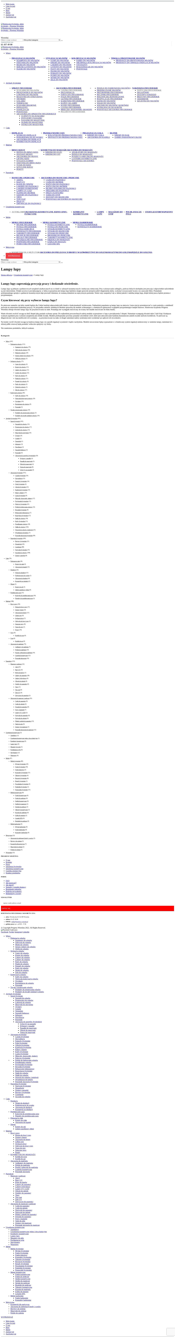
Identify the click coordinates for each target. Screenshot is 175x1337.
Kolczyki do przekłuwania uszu (65, 135)
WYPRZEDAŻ (14, 256)
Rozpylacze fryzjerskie (109, 99)
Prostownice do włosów (29, 92)
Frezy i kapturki (54, 193)
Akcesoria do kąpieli (98, 137)
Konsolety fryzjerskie (28, 231)
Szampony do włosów (28, 60)
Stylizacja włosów (57, 58)
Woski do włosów (59, 78)
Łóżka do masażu (57, 242)
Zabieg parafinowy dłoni (128, 137)
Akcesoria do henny (27, 156)
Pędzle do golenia (142, 252)
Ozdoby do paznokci (27, 195)
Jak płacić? (10, 885)
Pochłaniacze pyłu (15, 750)
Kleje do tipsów (24, 184)
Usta (11, 638)
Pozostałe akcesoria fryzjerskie (114, 110)
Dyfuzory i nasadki (31, 118)
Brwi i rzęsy (18, 150)
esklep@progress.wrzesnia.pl (19, 922)
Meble (8, 217)
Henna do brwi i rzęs (27, 152)
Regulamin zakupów (13, 889)
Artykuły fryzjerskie (13, 83)
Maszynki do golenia (120, 252)
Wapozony (167, 212)
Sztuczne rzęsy (24, 167)
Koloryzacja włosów (84, 58)
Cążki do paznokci (55, 180)
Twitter (11, 932)
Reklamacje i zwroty (13, 894)
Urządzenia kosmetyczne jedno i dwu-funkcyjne (24, 738)
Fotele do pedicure (58, 227)
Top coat (21, 199)
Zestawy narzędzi (146, 95)
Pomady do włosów (60, 73)
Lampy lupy (100, 213)
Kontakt (9, 862)
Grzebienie (142, 99)
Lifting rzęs (22, 159)
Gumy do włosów (59, 60)
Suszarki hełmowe (26, 105)
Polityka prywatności (14, 891)
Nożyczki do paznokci (57, 184)
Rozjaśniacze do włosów (89, 67)
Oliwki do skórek (25, 193)
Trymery (21, 99)
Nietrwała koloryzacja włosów (93, 63)
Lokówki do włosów (27, 95)
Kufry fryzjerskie (70, 105)
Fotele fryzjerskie (26, 227)
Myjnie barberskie (20, 827)
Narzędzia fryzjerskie (145, 88)
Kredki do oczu (53, 152)
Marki (8, 13)
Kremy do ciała (95, 135)
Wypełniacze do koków (109, 107)
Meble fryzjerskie (22, 222)
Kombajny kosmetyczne (80, 213)
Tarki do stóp (53, 195)
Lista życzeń (10, 6)
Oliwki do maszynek (32, 122)
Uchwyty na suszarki (32, 116)
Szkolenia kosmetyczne (14, 869)
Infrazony (22, 107)
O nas (8, 8)
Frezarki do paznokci (57, 191)
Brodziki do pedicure (59, 235)
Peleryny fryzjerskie (73, 112)
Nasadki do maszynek (33, 120)
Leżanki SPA (54, 244)
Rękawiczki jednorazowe (110, 97)
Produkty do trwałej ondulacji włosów (137, 63)
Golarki (20, 101)
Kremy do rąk (122, 135)
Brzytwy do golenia (96, 252)
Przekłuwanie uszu (54, 133)
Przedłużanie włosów (109, 90)
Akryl (19, 180)
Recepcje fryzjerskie (27, 235)
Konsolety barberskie (90, 227)
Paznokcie (9, 173)
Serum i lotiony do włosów (31, 67)
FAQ (8, 881)
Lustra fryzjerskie (71, 107)
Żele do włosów (59, 80)
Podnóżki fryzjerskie (27, 242)
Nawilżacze (22, 110)
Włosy (8, 53)
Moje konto (10, 4)
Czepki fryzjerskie (71, 90)
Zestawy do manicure (57, 197)
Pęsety (20, 169)
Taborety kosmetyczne (60, 237)
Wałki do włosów (106, 103)
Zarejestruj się (11, 17)
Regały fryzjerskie (26, 237)
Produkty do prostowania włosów (134, 60)
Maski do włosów (25, 65)
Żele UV (20, 201)
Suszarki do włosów (27, 90)
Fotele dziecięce (25, 229)
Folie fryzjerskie (70, 97)
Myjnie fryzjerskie (26, 225)
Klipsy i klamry (69, 103)
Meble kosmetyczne (54, 222)
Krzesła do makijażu (59, 240)
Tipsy (19, 197)
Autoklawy (18, 212)
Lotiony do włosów (61, 67)
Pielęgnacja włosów (23, 58)
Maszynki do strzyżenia (29, 97)
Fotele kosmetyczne (59, 225)
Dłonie (113, 133)
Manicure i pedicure (23, 178)
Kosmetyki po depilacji (28, 142)
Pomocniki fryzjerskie (28, 244)
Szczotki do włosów (148, 101)
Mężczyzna (10, 247)
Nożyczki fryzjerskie (149, 90)
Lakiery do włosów (60, 65)
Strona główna (6, 275)
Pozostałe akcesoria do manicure (64, 199)
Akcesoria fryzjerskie (68, 88)
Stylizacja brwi (24, 161)
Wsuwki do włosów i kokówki (113, 105)
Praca (8, 864)
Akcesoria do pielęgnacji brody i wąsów (62, 252)
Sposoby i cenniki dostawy (16, 887)
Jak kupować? (11, 883)
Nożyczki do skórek (56, 186)
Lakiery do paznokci (27, 186)
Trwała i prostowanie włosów (128, 58)
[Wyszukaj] (62, 40)
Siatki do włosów (106, 101)
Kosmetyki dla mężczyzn (26, 252)
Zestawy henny (24, 154)
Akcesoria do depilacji (28, 139)
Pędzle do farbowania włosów (113, 88)
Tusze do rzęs (23, 165)
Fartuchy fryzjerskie (72, 95)
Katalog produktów (13, 873)
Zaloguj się (10, 15)
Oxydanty (82, 65)
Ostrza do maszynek (32, 125)
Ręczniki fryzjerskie (108, 95)
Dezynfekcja (68, 92)
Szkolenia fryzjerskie (13, 867)
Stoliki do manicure (58, 231)
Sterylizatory (153, 212)
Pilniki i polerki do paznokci (61, 188)
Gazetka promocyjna (13, 871)
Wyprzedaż (9, 852)
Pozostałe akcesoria (83, 161)
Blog (7, 11)
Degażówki (143, 92)
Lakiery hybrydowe (27, 188)
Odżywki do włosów (27, 63)
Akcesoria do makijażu (80, 150)
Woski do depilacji (26, 135)
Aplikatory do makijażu (84, 152)
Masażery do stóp (15, 747)
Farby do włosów (85, 60)
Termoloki (22, 103)
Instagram (18, 932)
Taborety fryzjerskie (28, 233)
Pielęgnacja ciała (93, 133)
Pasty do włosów (59, 69)
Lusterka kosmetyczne (84, 159)
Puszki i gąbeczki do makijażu (88, 156)
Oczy (11, 633)
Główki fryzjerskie (71, 99)
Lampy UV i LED (24, 191)
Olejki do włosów (25, 69)
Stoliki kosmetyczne (59, 229)
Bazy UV (20, 182)
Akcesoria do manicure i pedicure (60, 178)
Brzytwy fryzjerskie (148, 97)
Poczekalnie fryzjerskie (29, 240)
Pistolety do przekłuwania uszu (65, 137)
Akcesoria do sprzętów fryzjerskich (36, 114)
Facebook (4, 932)
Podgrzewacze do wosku (29, 137)
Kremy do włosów (60, 63)
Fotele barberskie (87, 225)
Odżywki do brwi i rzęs (28, 163)
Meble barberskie (83, 222)
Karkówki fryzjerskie (72, 101)
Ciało (8, 128)
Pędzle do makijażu (82, 154)
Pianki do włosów (60, 71)
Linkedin (25, 932)
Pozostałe (81, 69)
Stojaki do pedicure (58, 233)
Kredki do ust (52, 154)
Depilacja (17, 133)
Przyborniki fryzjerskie (110, 92)
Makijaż (9, 145)
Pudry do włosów (59, 75)
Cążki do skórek (54, 182)
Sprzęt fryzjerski (22, 88)
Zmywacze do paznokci (28, 203)
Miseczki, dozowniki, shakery (76, 110)
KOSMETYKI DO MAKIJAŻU (54, 150)
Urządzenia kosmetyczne (15, 207)
